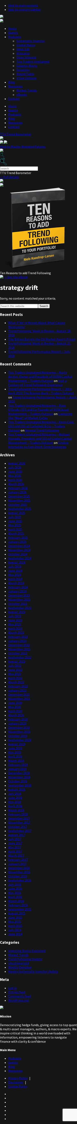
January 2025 (17, 542)
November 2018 (19, 777)
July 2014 (14, 930)
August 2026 (16, 463)
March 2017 (16, 856)
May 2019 (14, 752)
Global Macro (25, 45)
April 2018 (15, 806)
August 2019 (16, 744)
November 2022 (19, 649)
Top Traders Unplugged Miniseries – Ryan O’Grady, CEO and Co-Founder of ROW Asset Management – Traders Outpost (38, 409)
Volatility (23, 70)
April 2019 (15, 756)
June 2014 (15, 934)
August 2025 (16, 513)
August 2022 (16, 661)
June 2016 (15, 889)
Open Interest (26, 57)
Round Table (25, 74)
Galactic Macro (26, 66)
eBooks (21, 94)
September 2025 (19, 509)
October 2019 (17, 736)
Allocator (23, 53)
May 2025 (14, 525)
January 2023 (17, 641)
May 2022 (14, 674)
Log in (12, 988)
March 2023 (16, 633)
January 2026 (17, 492)
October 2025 (17, 505)
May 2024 (14, 575)
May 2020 (14, 707)
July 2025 (14, 517)
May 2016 (14, 893)
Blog (11, 82)
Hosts (12, 28)
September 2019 (19, 740)
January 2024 (17, 591)
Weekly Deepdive (20, 967)
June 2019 (15, 748)
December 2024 (19, 546)
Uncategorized (18, 963)
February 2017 (18, 860)
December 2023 (19, 595)
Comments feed (19, 996)
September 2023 (19, 608)
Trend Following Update (25, 959)
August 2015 (16, 913)
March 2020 (16, 715)
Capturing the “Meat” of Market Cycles (40, 416)
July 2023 (14, 616)
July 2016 (14, 884)
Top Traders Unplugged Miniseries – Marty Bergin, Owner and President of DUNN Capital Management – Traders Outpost (40, 376)
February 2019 (18, 765)
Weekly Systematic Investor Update (33, 971)
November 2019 (19, 732)
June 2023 (15, 620)
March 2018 (16, 810)
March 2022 (16, 682)
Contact (14, 99)
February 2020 (18, 719)
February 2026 (18, 488)
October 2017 (17, 827)
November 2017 (19, 822)
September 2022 (19, 657)
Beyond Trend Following (42, 430)
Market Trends (26, 90)
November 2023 (19, 600)
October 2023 (17, 604)
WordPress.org (18, 1000)
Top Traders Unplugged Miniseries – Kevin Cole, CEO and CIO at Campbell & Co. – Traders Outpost (41, 426)
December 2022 (19, 645)
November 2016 (19, 872)
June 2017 (15, 843)
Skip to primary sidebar (24, 9)
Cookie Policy (17, 1086)
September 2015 (19, 909)
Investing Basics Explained (26, 951)
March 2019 (16, 761)
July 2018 (14, 794)
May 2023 (14, 624)
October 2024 (17, 554)
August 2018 (16, 789)
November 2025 (19, 500)
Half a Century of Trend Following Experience (37, 383)
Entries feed (16, 992)
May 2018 (14, 802)
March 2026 (16, 484)
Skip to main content (23, 5)
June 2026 (15, 472)
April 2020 (15, 711)
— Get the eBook (16, 277)
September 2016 (19, 880)
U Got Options (26, 78)
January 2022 (17, 690)
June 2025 (15, 521)
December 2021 (19, 694)
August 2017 (16, 835)
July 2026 (14, 467)
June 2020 (15, 703)
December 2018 (19, 773)
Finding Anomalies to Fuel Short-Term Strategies (38, 445)
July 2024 (14, 566)
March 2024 (16, 583)
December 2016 (19, 868)
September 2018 (19, 785)
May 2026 (14, 476)
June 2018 (15, 798)
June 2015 (15, 917)
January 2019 (17, 769)
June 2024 (15, 571)
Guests (13, 33)
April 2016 (15, 897)
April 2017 (15, 851)
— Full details (9, 177)
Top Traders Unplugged (32, 61)
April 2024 (15, 579)
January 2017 (17, 864)
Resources (15, 86)
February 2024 (18, 587)
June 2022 (15, 670)
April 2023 (15, 628)
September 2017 (19, 831)
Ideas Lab (23, 49)
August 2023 (16, 612)
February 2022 (18, 686)
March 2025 (16, 533)
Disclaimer (15, 1082)
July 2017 (14, 839)
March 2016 (16, 901)
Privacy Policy (18, 1078)
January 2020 (17, 723)
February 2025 (18, 538)
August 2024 (16, 562)
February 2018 (18, 814)
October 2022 (17, 653)
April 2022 (15, 678)
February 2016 (18, 905)
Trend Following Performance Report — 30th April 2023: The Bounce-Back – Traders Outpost (41, 391)
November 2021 (19, 699)
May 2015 (14, 922)
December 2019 (19, 728)
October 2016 (17, 876)
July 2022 (14, 666)
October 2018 (17, 781)
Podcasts (14, 37)
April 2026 (15, 480)
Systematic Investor (30, 41)
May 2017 (14, 847)
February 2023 (18, 637)
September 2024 (19, 558)
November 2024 (19, 550)
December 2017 (19, 818)
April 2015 (15, 926)
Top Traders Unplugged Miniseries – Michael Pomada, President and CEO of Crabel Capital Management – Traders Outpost (40, 438)
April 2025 (15, 529)
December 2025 (19, 496)
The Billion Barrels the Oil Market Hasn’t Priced (41, 339)
